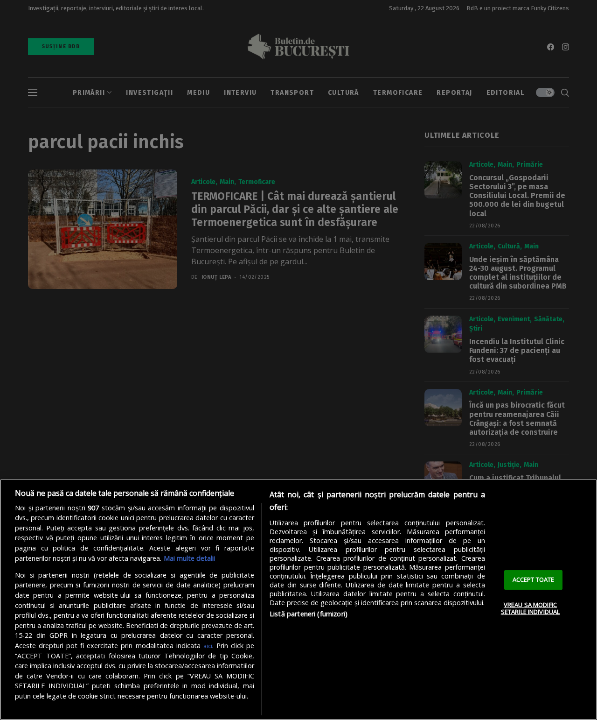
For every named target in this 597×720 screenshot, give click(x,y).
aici (207, 646)
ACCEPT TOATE (534, 579)
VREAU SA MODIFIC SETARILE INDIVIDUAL (530, 608)
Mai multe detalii (189, 558)
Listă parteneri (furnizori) (308, 613)
